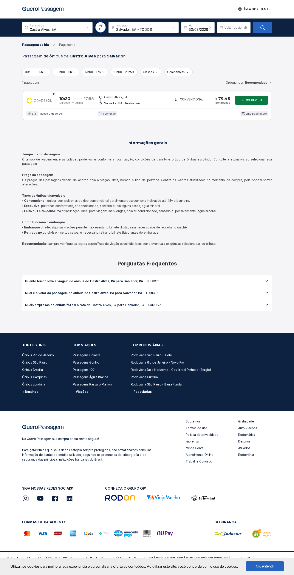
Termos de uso (196, 428)
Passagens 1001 (84, 370)
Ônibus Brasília (32, 370)
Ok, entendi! (265, 566)
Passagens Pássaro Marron (92, 384)
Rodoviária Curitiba (144, 377)
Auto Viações (247, 428)
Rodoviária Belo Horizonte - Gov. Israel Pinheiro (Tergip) (171, 370)
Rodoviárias (246, 434)
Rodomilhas (246, 454)
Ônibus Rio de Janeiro (38, 355)
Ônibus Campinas (34, 377)
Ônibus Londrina (33, 384)
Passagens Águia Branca (90, 377)
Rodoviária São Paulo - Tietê (151, 355)
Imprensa (192, 441)
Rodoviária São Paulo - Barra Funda (156, 384)
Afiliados (244, 448)
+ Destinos (30, 391)
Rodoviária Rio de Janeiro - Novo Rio (157, 362)
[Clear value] (210, 28)
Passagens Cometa (86, 355)
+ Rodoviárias (141, 391)
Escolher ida (251, 100)
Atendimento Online (200, 454)
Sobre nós (193, 421)
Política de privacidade (202, 434)
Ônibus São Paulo (34, 362)
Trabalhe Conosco (199, 461)
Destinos (244, 441)
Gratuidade (246, 421)
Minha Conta (194, 448)
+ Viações (80, 391)
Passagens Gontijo (86, 362)
